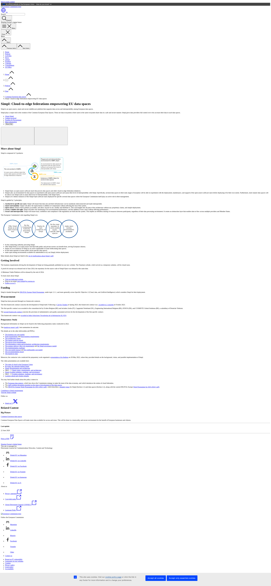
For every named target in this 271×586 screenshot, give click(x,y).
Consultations (9, 65)
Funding (8, 61)
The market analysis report (14, 340)
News (7, 58)
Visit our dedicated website (14, 279)
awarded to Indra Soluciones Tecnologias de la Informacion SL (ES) (43, 315)
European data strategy (15, 383)
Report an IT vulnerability (13, 559)
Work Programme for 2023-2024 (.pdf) (146, 387)
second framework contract (13, 312)
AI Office (8, 67)
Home (7, 52)
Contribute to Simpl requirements (12, 390)
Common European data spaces (15, 97)
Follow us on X (10, 283)
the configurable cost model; (33, 350)
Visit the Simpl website (8, 392)
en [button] (7, 12)
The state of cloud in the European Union (19, 364)
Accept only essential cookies (182, 578)
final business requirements (30, 336)
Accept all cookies (156, 578)
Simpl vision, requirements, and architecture (26, 370)
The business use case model (14, 335)
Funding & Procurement (13, 120)
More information (11, 122)
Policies (7, 54)
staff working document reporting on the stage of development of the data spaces (35, 385)
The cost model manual (13, 350)
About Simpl (9, 116)
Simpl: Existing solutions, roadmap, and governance (22, 372)
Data (6, 91)
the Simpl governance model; (47, 346)
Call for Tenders (62, 305)
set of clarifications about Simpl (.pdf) (41, 256)
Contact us (8, 556)
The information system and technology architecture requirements (27, 344)
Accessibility (9, 569)
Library (7, 60)
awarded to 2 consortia (106, 305)
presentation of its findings (59, 357)
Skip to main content (8, 2)
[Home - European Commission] (11, 7)
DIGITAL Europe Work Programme (32, 292)
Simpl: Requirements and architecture (17, 368)
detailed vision (64, 387)
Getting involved (10, 118)
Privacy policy (10, 565)
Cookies (8, 563)
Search (3, 14)
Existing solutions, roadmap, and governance (27, 374)
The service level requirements (15, 342)
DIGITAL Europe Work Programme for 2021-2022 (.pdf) (27, 387)
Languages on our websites (14, 561)
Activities (8, 56)
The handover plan (11, 354)
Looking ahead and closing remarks (17, 376)
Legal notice (9, 567)
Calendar (8, 63)
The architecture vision (12, 338)
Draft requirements (11, 336)
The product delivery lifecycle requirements (19, 346)
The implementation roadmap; (15, 348)
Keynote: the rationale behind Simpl (17, 366)
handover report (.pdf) (11, 327)
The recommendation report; (14, 352)
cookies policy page (113, 577)
